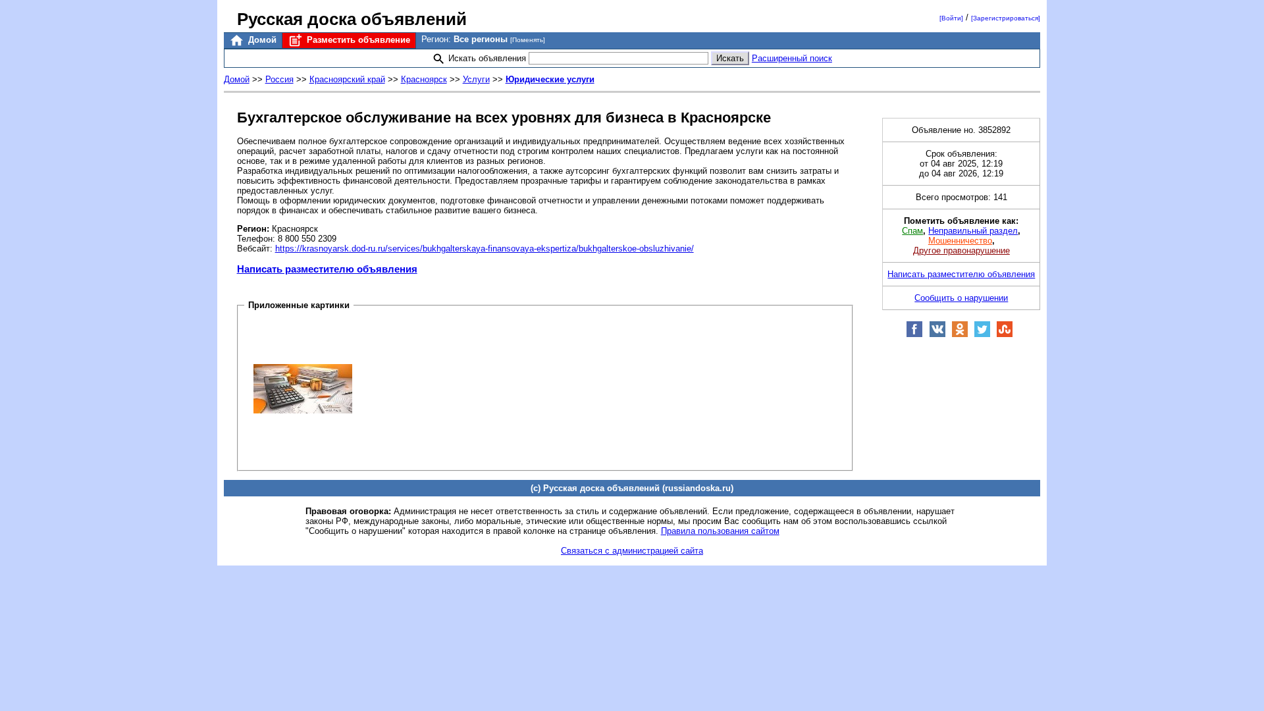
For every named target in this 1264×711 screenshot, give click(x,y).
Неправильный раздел (973, 231)
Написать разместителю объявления (327, 269)
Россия (279, 79)
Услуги (476, 79)
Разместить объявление (357, 40)
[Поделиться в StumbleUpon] (1005, 334)
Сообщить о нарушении (961, 298)
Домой (261, 40)
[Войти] (951, 18)
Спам (912, 231)
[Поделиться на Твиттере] (982, 334)
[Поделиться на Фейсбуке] (914, 334)
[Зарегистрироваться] (1005, 18)
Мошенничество (960, 241)
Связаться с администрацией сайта (632, 551)
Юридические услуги (550, 79)
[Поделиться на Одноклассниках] (960, 334)
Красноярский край (347, 79)
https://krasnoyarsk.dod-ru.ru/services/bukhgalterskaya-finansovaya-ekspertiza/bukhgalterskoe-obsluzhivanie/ (484, 248)
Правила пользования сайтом (720, 531)
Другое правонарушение (961, 250)
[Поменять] (527, 39)
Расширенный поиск (792, 58)
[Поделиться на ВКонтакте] (937, 334)
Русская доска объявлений (352, 19)
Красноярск (424, 79)
